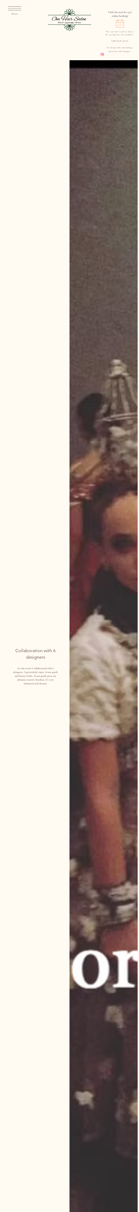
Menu (14, 13)
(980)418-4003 (119, 40)
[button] (14, 8)
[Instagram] (102, 54)
